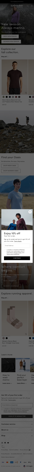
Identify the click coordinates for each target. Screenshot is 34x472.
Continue (17, 258)
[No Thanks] (30, 211)
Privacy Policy (18, 252)
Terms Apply (18, 241)
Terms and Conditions (13, 254)
